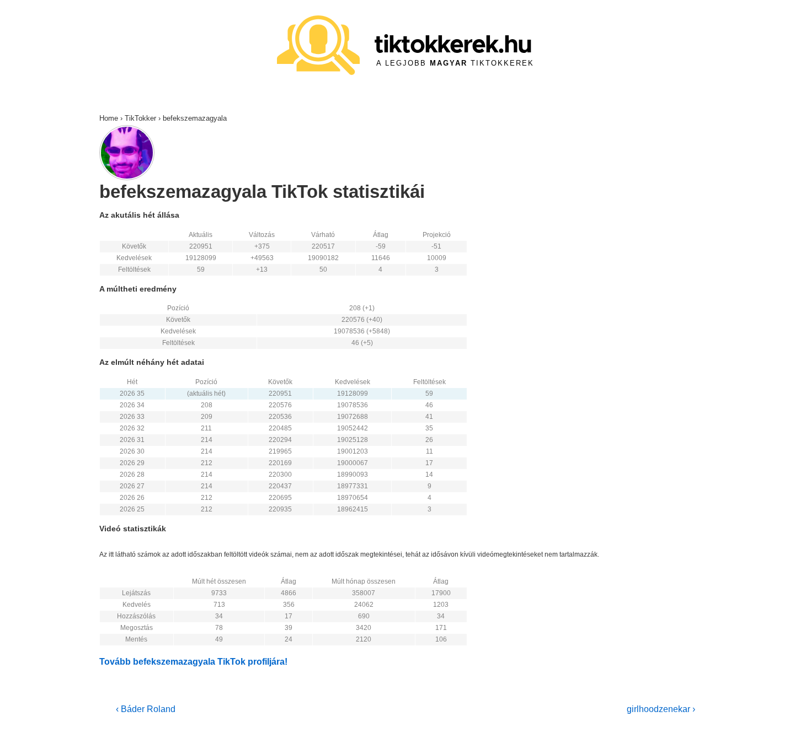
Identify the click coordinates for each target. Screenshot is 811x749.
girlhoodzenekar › (661, 709)
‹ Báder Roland (145, 709)
